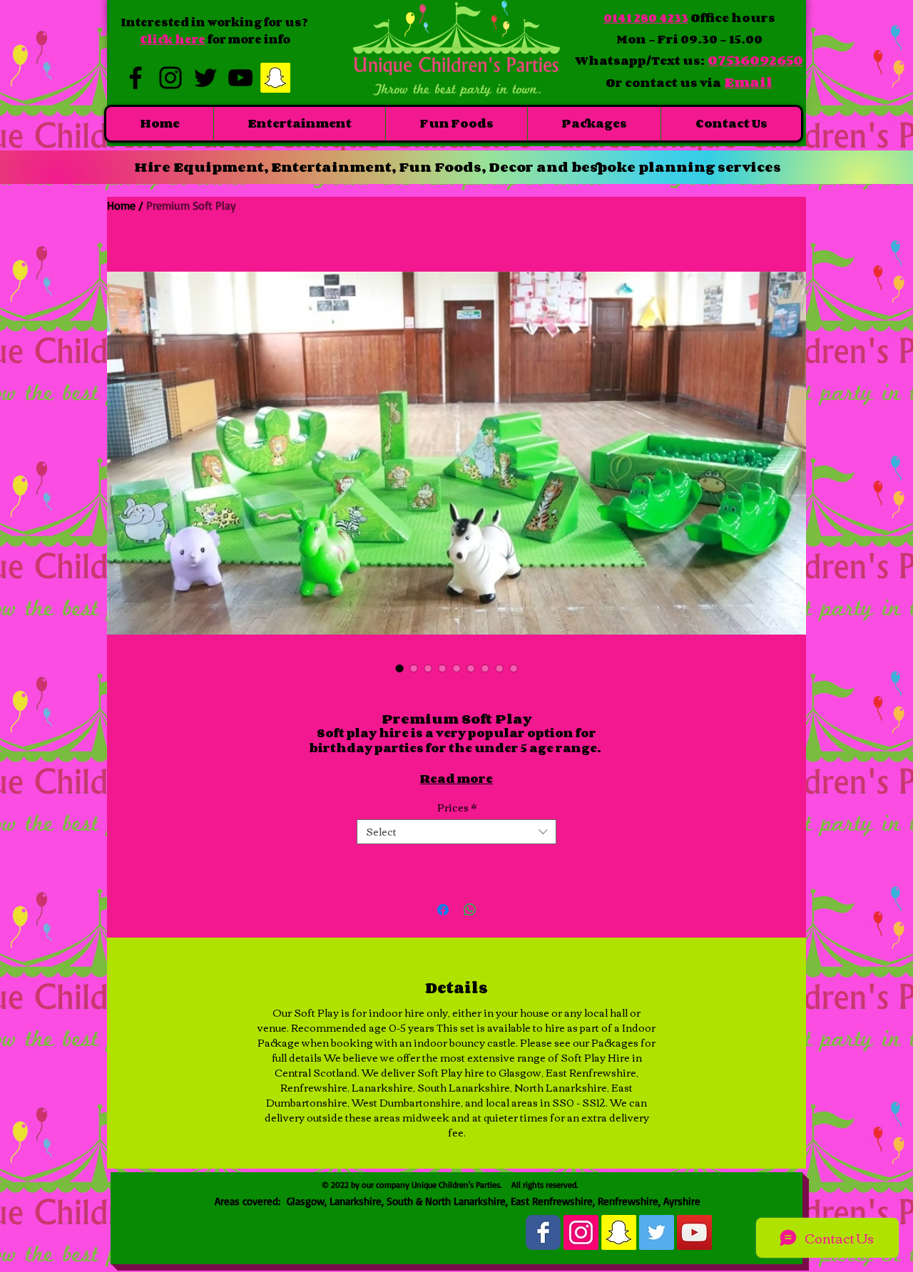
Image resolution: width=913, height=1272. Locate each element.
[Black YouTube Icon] (240, 78)
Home (121, 205)
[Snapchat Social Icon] (275, 78)
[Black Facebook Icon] (136, 78)
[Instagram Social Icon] (580, 1232)
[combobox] (456, 831)
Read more (456, 778)
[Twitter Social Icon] (656, 1232)
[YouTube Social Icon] (694, 1232)
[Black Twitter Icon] (205, 78)
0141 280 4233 (645, 18)
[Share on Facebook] (443, 909)
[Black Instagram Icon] (170, 78)
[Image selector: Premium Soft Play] (399, 668)
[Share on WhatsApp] (470, 909)
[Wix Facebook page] (543, 1232)
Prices (456, 807)
